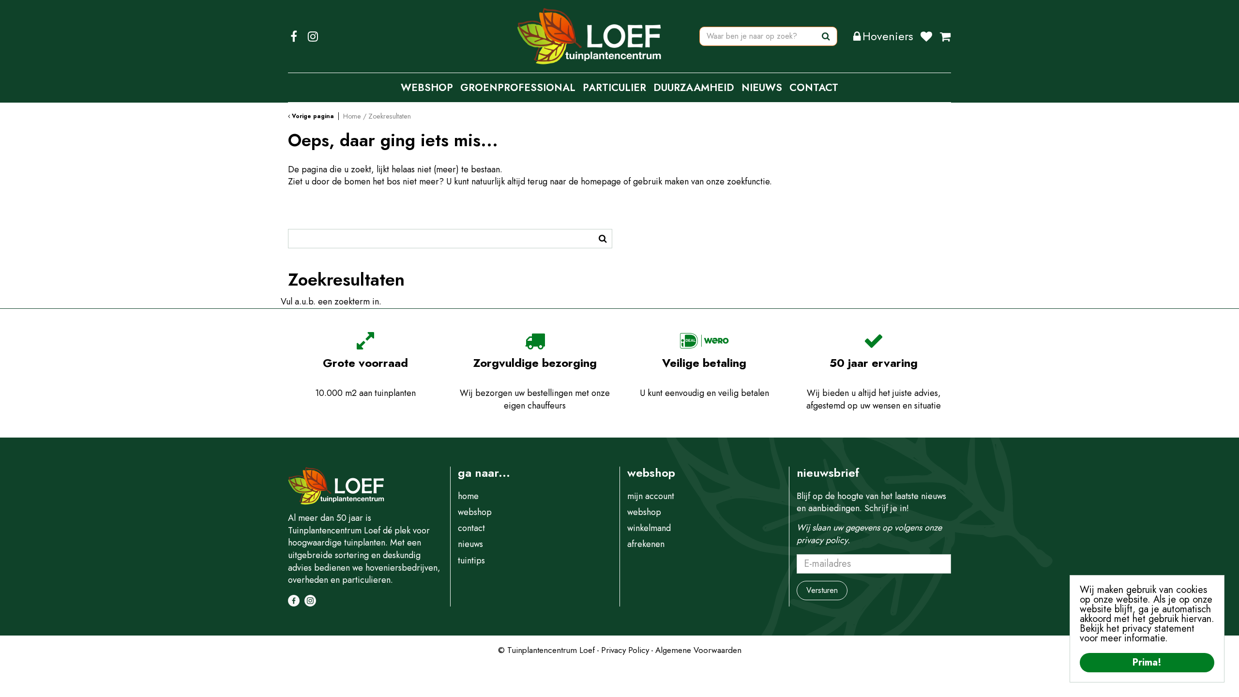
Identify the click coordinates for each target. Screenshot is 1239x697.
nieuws (470, 544)
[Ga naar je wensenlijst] (930, 36)
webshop (475, 512)
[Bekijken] (945, 36)
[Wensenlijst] (926, 36)
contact (471, 528)
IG (312, 36)
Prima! (1147, 662)
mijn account (650, 496)
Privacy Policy (625, 650)
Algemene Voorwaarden (698, 650)
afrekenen (646, 544)
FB (294, 36)
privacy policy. (823, 540)
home (468, 496)
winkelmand (649, 528)
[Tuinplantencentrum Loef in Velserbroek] (589, 36)
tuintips (471, 560)
